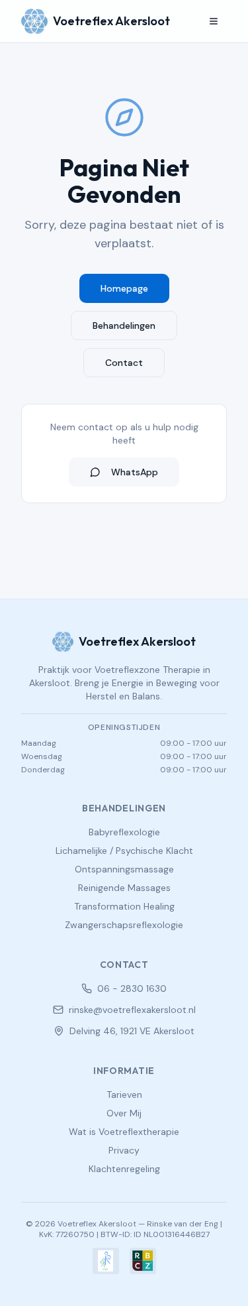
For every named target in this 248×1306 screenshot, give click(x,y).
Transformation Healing (124, 906)
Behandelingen (124, 325)
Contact (124, 363)
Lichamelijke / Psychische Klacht (124, 851)
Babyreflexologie (124, 832)
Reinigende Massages (124, 888)
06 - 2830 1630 (132, 988)
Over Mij (124, 1113)
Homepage (124, 288)
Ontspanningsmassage (124, 869)
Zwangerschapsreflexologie (124, 925)
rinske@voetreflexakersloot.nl (132, 1010)
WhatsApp (134, 472)
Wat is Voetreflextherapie (124, 1132)
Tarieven (124, 1094)
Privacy (124, 1150)
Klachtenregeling (124, 1169)
